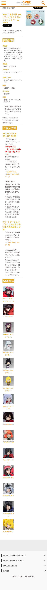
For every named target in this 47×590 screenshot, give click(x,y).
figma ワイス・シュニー (8, 407)
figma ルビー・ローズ (8, 461)
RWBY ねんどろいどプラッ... (8, 336)
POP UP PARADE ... (8, 443)
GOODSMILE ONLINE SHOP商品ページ (12, 174)
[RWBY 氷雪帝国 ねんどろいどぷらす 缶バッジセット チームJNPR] (35, 24)
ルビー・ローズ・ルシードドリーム (8, 300)
